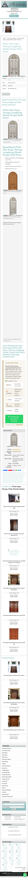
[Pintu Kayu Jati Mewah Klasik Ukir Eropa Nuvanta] (18, 855)
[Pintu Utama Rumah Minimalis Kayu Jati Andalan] (18, 861)
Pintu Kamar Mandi (6, 759)
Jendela (4, 763)
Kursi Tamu (4, 783)
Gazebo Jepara (5, 794)
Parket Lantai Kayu (6, 765)
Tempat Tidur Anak (6, 774)
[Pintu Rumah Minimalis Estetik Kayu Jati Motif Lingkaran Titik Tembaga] (14, 552)
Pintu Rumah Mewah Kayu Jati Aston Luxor (14, 729)
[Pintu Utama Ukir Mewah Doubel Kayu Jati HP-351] (14, 634)
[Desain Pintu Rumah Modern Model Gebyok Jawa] (14, 497)
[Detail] (16, 514)
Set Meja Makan (5, 770)
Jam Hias (4, 792)
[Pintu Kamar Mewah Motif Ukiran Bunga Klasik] (12, 861)
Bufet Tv (4, 787)
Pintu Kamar (5, 755)
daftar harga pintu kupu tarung (10, 472)
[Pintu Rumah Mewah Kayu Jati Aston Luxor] (14, 721)
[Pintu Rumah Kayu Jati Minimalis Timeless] (8, 26)
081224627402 (19, 424)
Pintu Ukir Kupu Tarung (8, 140)
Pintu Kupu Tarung (11, 38)
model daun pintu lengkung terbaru (13, 477)
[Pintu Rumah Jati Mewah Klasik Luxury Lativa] (12, 855)
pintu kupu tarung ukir (21, 481)
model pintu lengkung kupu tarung (9, 480)
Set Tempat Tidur (5, 772)
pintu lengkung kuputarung (8, 482)
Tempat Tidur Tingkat (6, 776)
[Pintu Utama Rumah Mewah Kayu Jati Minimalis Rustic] (5, 868)
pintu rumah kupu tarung (17, 482)
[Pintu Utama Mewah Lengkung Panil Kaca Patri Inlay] (5, 861)
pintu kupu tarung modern (11, 481)
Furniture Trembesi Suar (7, 796)
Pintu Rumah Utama (16, 489)
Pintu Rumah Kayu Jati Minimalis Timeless (14, 675)
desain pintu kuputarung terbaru (17, 475)
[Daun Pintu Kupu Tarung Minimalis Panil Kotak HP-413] (14, 525)
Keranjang (13, 16)
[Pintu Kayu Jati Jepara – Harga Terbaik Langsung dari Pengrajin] (14, 4)
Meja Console (5, 785)
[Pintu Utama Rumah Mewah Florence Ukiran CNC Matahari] (14, 579)
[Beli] (11, 514)
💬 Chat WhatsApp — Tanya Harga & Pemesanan (14, 419)
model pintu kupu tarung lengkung (16, 478)
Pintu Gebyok (5, 761)
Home (4, 38)
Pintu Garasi (4, 757)
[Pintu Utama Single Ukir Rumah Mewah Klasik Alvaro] (5, 855)
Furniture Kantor (5, 779)
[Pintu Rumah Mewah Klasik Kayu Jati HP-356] (14, 606)
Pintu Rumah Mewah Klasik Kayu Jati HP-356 (14, 615)
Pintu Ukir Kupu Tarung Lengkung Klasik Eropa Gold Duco (12, 47)
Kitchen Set (4, 768)
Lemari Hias (4, 781)
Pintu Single (4, 752)
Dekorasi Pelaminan (6, 790)
